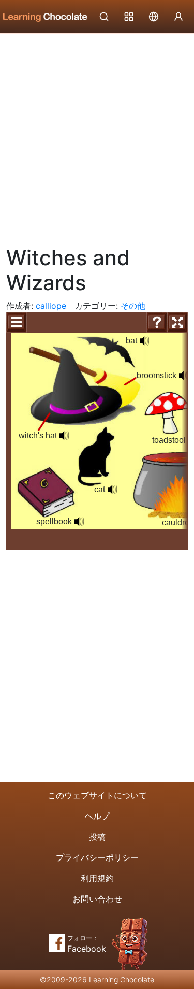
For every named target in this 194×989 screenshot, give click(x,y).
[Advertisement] (97, 136)
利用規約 (97, 878)
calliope (51, 305)
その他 (133, 305)
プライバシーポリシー (97, 857)
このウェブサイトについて (97, 795)
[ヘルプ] (156, 322)
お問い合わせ (97, 899)
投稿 (97, 837)
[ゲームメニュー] (16, 322)
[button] (144, 341)
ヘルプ (97, 816)
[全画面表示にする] (177, 322)
